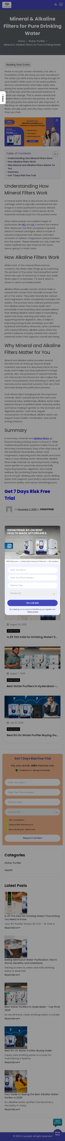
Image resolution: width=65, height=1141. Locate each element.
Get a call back (32, 603)
